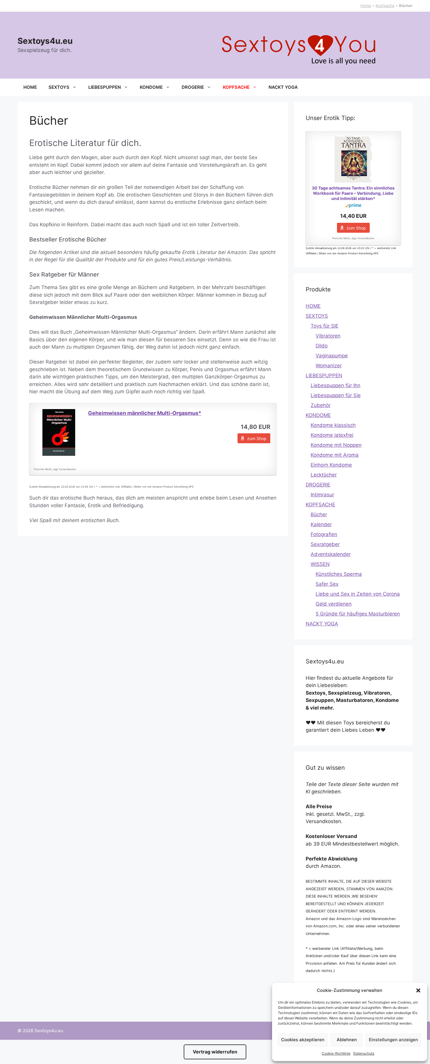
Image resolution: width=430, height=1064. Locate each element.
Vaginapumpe (332, 356)
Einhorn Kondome (331, 465)
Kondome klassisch (333, 425)
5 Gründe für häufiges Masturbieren (358, 614)
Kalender (321, 524)
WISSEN (320, 564)
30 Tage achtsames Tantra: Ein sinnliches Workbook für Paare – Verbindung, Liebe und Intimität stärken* (353, 193)
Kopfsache (385, 5)
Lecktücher (324, 475)
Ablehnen (347, 1039)
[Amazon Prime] (353, 206)
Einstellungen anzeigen (393, 1039)
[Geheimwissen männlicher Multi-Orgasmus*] (58, 432)
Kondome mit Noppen (336, 445)
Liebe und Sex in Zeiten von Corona (358, 594)
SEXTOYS (59, 87)
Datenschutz (363, 1053)
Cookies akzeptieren (302, 1039)
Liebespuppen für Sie (336, 395)
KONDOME (151, 87)
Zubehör (321, 405)
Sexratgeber (325, 544)
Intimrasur (322, 495)
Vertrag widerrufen (215, 1052)
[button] (418, 990)
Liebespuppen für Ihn (335, 385)
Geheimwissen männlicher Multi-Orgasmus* (144, 413)
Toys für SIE (324, 326)
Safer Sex (327, 584)
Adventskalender (331, 554)
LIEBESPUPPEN (104, 87)
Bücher (319, 514)
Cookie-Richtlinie (336, 1053)
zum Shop (256, 438)
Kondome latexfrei (332, 435)
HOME (30, 87)
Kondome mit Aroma (335, 455)
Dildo (322, 346)
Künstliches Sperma (339, 574)
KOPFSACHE (236, 87)
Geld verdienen (334, 604)
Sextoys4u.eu (45, 41)
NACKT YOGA (283, 87)
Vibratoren (328, 336)
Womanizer (329, 365)
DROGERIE (193, 87)
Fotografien (324, 534)
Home (365, 5)
